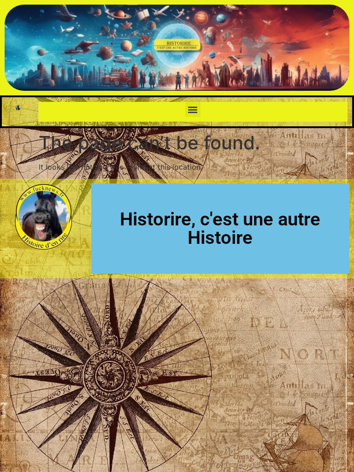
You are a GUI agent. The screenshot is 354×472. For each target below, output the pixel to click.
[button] (193, 109)
